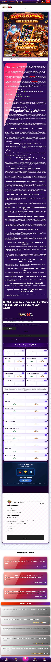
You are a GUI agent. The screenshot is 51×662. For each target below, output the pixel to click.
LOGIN (43, 1)
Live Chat (44, 660)
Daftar (25, 660)
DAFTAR (48, 1)
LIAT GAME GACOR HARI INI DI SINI (25, 335)
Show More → (4, 545)
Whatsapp (35, 660)
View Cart (25, 536)
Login (16, 660)
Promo (6, 660)
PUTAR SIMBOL (25, 480)
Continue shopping (25, 541)
